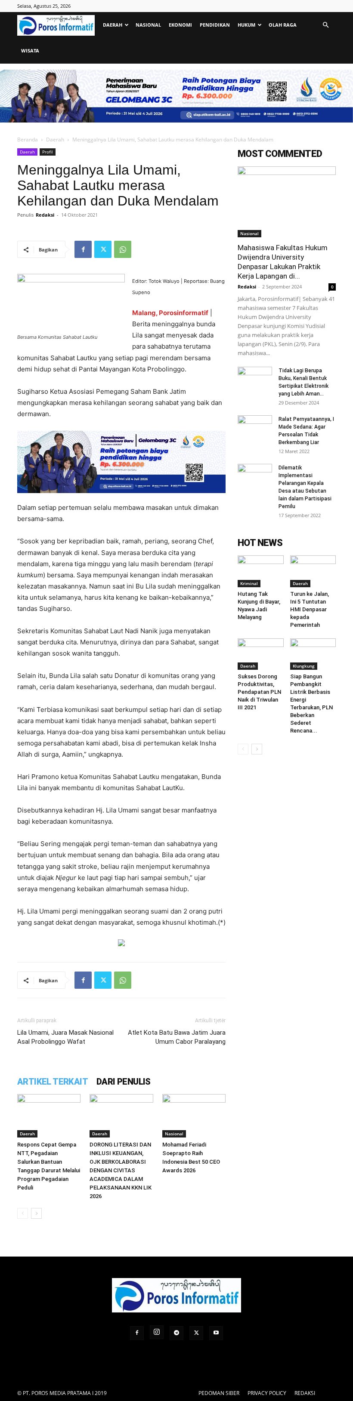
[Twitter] (102, 249)
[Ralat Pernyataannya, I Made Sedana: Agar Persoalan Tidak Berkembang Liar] (255, 427)
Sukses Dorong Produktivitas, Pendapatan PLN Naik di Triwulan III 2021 (259, 692)
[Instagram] (157, 1332)
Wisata (30, 50)
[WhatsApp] (122, 249)
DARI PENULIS (123, 1081)
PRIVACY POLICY (267, 1393)
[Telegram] (176, 1333)
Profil (47, 152)
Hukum (246, 24)
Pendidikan (215, 24)
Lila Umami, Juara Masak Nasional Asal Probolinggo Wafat (65, 1037)
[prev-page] (22, 1213)
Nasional (148, 24)
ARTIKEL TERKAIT (52, 1081)
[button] (325, 25)
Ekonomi (180, 24)
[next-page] (36, 1213)
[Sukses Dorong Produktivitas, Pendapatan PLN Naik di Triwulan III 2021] (261, 654)
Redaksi (45, 215)
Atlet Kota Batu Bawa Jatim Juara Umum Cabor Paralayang (177, 1037)
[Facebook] (83, 249)
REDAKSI (304, 1393)
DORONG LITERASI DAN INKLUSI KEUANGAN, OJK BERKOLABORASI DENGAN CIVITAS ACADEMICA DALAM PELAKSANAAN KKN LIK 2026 (121, 1170)
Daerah (112, 24)
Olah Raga (283, 24)
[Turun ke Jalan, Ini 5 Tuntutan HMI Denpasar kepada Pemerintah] (313, 571)
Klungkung (304, 666)
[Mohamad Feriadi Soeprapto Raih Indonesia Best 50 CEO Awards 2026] (194, 1115)
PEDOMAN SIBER (218, 1393)
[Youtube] (216, 1333)
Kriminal (249, 583)
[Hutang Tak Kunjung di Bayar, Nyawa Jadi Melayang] (261, 571)
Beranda (27, 139)
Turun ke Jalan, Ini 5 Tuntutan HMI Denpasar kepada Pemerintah (309, 609)
